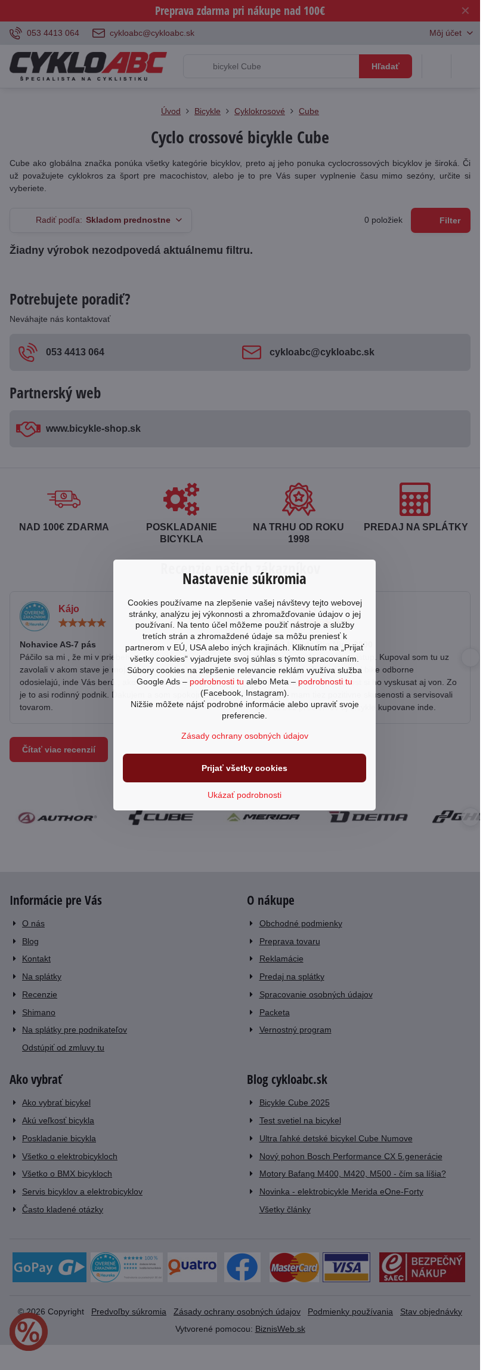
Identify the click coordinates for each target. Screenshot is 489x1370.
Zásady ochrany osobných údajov (244, 736)
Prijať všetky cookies (244, 768)
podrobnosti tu (217, 681)
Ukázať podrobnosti (244, 795)
